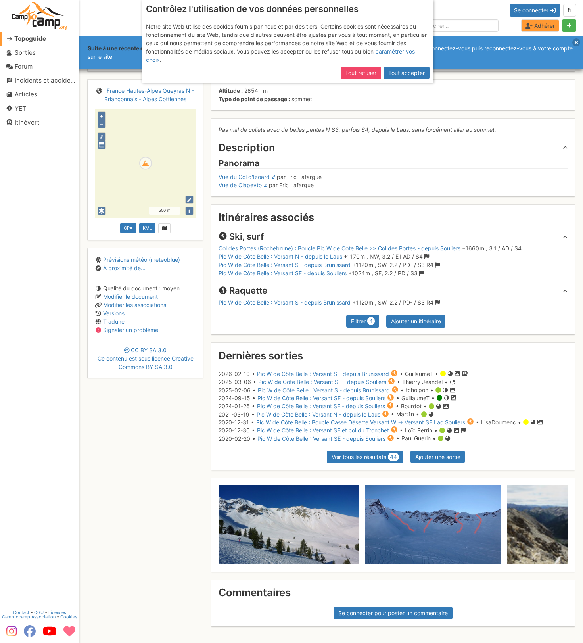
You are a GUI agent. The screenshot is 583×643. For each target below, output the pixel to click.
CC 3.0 (146, 358)
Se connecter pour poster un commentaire (393, 613)
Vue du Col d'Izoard (244, 176)
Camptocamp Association (29, 617)
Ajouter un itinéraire (416, 321)
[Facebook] (30, 634)
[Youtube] (49, 634)
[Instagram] (10, 634)
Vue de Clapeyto (240, 185)
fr (569, 10)
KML (147, 228)
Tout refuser (360, 72)
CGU (39, 612)
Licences (57, 612)
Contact (21, 612)
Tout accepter (406, 72)
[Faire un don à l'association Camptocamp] (69, 634)
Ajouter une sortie (437, 456)
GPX (128, 228)
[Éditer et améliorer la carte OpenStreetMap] (189, 199)
